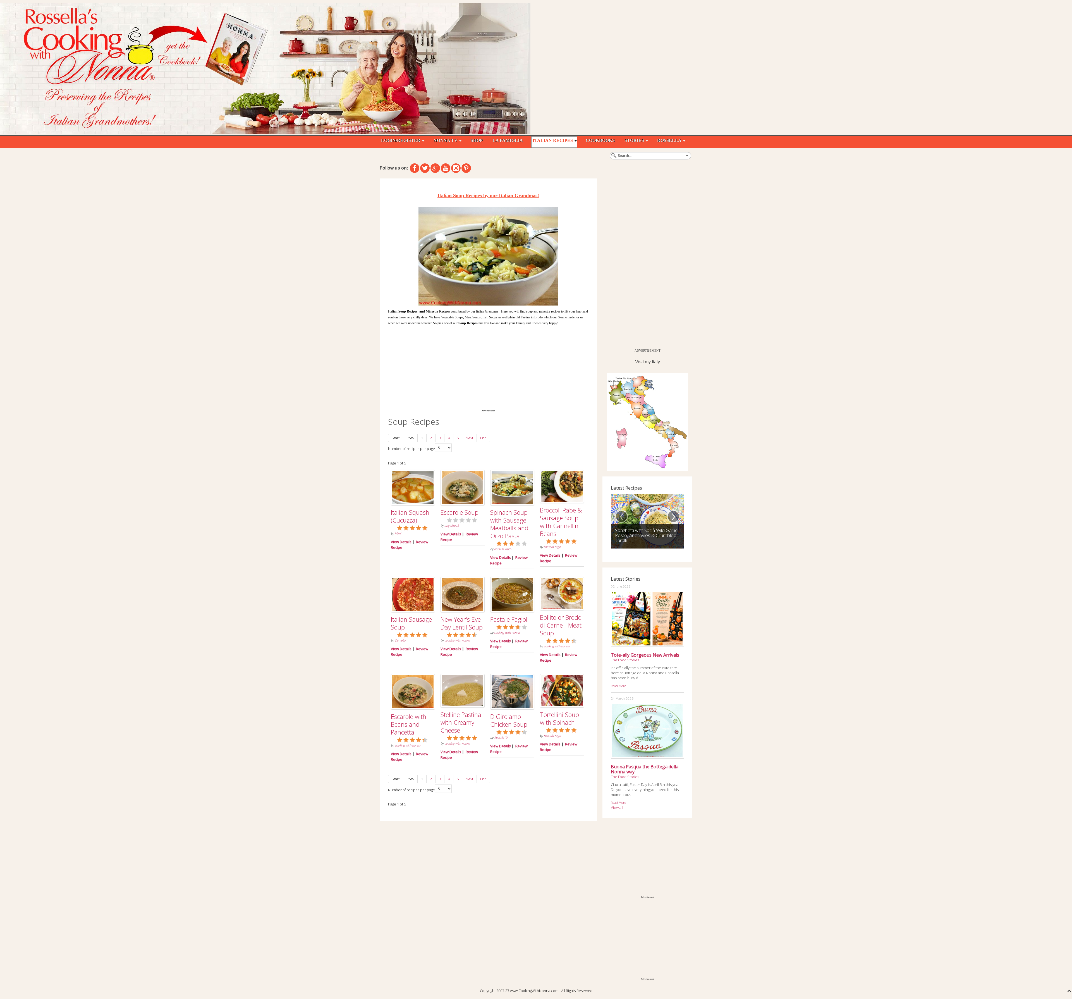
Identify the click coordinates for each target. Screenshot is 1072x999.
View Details (401, 541)
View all (617, 807)
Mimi (398, 533)
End (483, 437)
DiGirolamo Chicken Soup (508, 720)
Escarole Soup (459, 512)
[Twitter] (425, 168)
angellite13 (451, 526)
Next (469, 437)
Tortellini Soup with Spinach (559, 718)
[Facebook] (414, 168)
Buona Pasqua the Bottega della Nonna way (644, 769)
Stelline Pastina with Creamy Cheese (461, 722)
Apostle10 (500, 738)
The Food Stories (625, 659)
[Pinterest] (466, 168)
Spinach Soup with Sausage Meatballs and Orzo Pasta (509, 524)
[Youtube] (445, 168)
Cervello (400, 640)
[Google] (435, 168)
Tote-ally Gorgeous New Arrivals (645, 655)
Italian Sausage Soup (411, 623)
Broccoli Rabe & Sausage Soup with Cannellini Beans (561, 522)
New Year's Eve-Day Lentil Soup (462, 623)
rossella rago (502, 549)
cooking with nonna (457, 640)
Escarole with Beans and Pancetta (408, 724)
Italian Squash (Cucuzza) (410, 516)
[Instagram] (456, 168)
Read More (618, 685)
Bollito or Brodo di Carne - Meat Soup (561, 625)
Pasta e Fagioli (509, 619)
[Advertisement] (488, 366)
